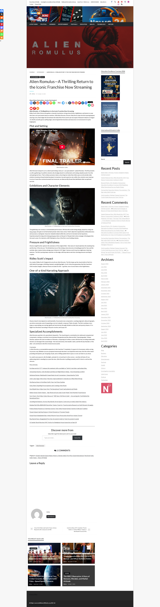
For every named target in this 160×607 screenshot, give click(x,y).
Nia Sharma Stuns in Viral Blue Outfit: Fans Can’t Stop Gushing (47, 382)
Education (83, 24)
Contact (31, 4)
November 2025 (106, 290)
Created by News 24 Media (36, 604)
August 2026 (104, 264)
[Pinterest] (44, 102)
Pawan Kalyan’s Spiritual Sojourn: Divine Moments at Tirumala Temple (49, 412)
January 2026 (105, 284)
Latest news (33, 24)
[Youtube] (31, 108)
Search (103, 159)
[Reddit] (37, 102)
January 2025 (105, 314)
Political (43, 24)
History (110, 24)
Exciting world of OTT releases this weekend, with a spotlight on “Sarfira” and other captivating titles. (58, 368)
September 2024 (106, 326)
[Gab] (89, 105)
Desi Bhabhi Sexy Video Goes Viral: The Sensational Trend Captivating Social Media (53, 389)
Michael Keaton (51, 236)
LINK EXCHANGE (95, 2)
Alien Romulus (40, 445)
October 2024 (105, 323)
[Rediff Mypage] (34, 108)
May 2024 (104, 338)
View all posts (51, 516)
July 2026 (104, 267)
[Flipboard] (79, 102)
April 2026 (104, 276)
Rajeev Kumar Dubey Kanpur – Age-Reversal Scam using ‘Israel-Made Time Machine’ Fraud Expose (58, 392)
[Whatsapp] (53, 102)
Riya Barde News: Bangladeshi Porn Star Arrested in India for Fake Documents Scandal (54, 419)
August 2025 (104, 299)
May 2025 (104, 308)
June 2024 (104, 335)
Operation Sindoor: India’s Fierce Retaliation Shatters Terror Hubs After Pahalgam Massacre (116, 242)
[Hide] (0, 41)
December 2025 (105, 287)
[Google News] (85, 102)
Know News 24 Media (34, 2)
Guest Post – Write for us (83, 2)
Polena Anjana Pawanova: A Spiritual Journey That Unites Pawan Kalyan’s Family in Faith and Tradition (59, 408)
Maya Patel (33, 231)
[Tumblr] (69, 102)
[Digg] (82, 102)
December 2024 (105, 317)
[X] (34, 102)
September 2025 (106, 296)
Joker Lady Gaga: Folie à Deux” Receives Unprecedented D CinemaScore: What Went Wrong (56, 378)
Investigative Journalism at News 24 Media (50, 2)
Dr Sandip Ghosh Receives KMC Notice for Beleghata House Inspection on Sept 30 (53, 422)
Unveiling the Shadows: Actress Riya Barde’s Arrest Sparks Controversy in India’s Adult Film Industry (58, 401)
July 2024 (104, 332)
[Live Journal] (66, 102)
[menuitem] (33, 24)
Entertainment (63, 24)
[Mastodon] (47, 102)
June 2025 (104, 305)
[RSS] (76, 102)
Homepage (32, 72)
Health (92, 24)
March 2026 (104, 278)
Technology (101, 24)
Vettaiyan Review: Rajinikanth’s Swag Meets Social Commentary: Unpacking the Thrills (54, 375)
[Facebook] (31, 102)
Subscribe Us (103, 2)
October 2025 (105, 293)
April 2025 (104, 311)
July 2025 (104, 302)
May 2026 (104, 273)
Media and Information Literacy (69, 2)
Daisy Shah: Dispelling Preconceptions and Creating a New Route (48, 385)
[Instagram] (73, 102)
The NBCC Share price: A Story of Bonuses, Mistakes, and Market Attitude (77, 578)
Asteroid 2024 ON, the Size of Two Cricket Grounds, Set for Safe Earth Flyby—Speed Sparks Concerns (43, 578)
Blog (42, 77)
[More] (37, 108)
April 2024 (104, 341)
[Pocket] (92, 105)
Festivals (74, 24)
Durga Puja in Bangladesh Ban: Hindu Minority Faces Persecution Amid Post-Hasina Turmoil (56, 415)
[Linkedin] (41, 102)
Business (52, 24)
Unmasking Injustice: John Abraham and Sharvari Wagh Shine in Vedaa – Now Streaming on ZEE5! (57, 371)
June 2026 (104, 270)
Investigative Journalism (71, 550)
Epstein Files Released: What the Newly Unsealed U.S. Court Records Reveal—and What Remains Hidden (78, 556)
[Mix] (50, 102)
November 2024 (106, 320)
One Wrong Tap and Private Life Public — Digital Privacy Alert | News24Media (116, 252)
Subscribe (77, 438)
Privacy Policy (38, 4)
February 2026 (105, 281)
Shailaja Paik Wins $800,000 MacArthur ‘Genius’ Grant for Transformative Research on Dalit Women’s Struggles (61, 405)
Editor (34, 94)
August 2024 (104, 329)
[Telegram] (63, 102)
